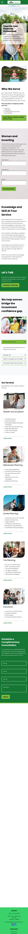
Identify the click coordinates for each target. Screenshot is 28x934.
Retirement (14, 931)
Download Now (8, 189)
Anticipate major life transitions (13, 363)
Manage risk (7, 355)
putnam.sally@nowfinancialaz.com (14, 922)
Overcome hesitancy (9, 342)
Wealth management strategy (13, 359)
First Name (5, 160)
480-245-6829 (16, 913)
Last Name (5, 169)
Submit (5, 697)
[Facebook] (13, 924)
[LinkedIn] (15, 924)
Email (3, 179)
